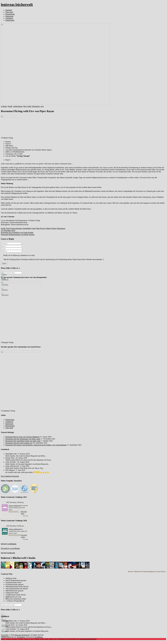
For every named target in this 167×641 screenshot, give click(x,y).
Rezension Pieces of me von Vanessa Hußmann (22, 437)
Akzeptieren (83, 639)
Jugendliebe (26, 228)
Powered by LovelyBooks (10, 548)
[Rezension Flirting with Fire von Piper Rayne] (55, 104)
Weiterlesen (92, 639)
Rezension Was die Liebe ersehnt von (18, 443)
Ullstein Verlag (50, 228)
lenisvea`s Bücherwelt (15, 505)
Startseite (8, 10)
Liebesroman (17, 106)
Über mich (9, 12)
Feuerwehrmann (16, 228)
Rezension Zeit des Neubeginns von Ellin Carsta (22, 439)
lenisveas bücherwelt (17, 4)
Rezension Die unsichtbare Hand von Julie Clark (22, 441)
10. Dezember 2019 (8, 230)
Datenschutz (9, 20)
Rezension (36, 106)
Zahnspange (60, 228)
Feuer (8, 228)
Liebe (33, 228)
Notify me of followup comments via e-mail (19, 255)
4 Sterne (4, 106)
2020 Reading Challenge (15, 525)
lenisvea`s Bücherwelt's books (18, 557)
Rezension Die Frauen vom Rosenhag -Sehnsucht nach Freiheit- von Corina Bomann (36, 445)
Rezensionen (10, 14)
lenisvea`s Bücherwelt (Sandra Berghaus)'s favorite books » (147, 571)
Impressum (9, 16)
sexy (42, 106)
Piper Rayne (40, 228)
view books (25, 516)
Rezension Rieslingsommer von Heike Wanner (17, 235)
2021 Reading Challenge (15, 502)
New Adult (27, 106)
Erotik (10, 106)
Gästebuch (9, 18)
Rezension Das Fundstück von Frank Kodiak (17, 232)
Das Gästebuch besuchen (10, 476)
